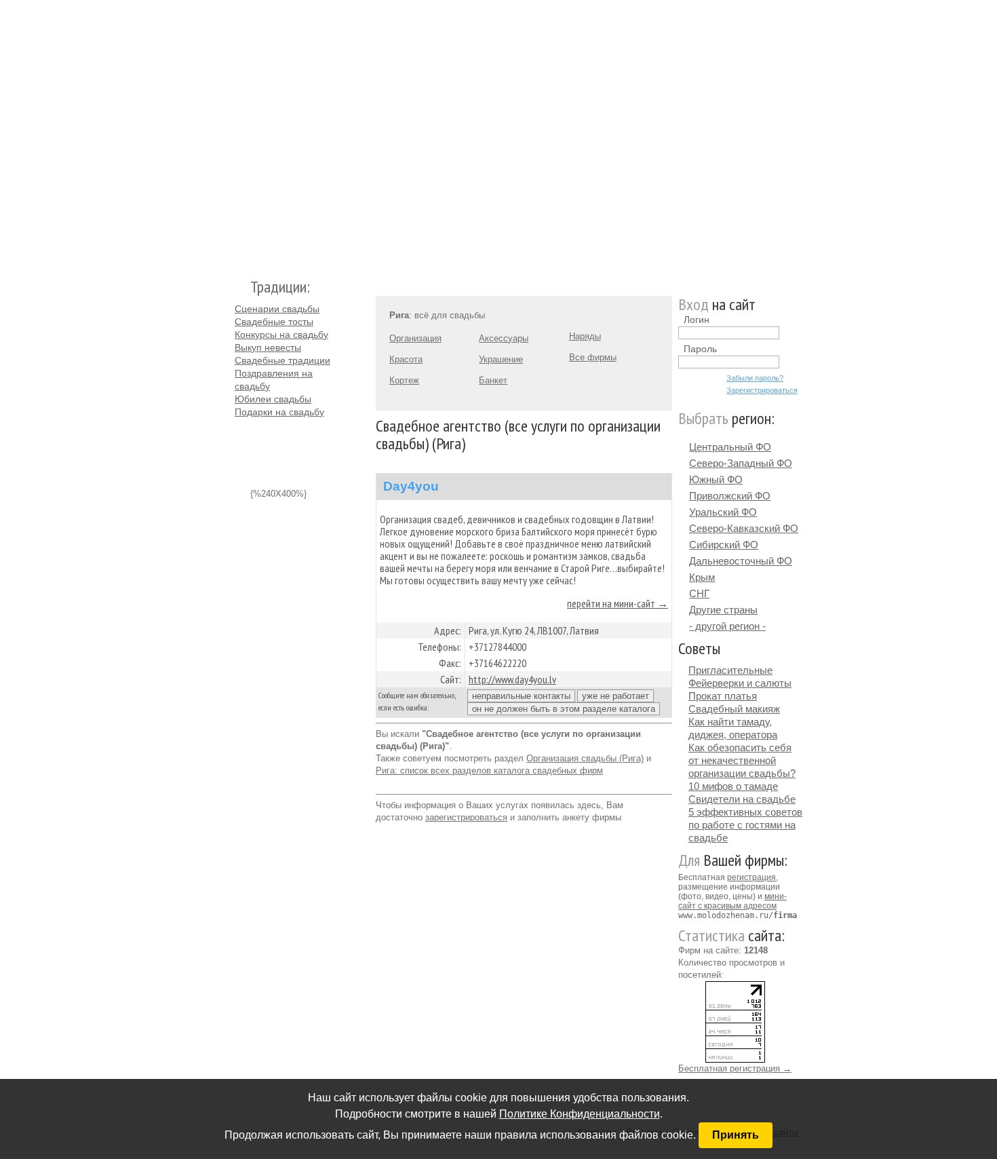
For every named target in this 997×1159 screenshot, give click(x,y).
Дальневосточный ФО (740, 561)
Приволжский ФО (729, 495)
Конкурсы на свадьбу (281, 334)
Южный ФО (716, 479)
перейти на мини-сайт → (617, 603)
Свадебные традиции (282, 360)
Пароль (700, 348)
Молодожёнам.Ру (240, 132)
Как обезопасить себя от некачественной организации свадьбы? (742, 760)
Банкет (493, 380)
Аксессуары (503, 338)
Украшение (501, 359)
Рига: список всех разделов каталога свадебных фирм (489, 770)
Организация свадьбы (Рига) (585, 758)
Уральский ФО (723, 512)
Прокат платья (722, 696)
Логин (696, 319)
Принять (735, 1135)
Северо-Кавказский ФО (743, 528)
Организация (415, 338)
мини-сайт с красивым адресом (732, 901)
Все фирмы (593, 357)
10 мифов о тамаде (733, 786)
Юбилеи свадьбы (273, 399)
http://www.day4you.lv (512, 679)
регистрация (751, 877)
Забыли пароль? (754, 378)
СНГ (699, 593)
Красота (406, 359)
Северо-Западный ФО (740, 463)
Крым (702, 577)
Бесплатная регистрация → (734, 1068)
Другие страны (723, 609)
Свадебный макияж (734, 709)
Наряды (585, 336)
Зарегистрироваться (762, 390)
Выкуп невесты (268, 347)
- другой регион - (727, 626)
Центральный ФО (730, 447)
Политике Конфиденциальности (579, 1114)
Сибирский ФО (723, 544)
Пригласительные (730, 670)
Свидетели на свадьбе (742, 799)
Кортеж (404, 380)
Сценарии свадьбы (277, 308)
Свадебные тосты (274, 321)
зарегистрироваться (466, 817)
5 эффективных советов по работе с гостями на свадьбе (745, 824)
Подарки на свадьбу (279, 411)
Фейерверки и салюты (739, 683)
